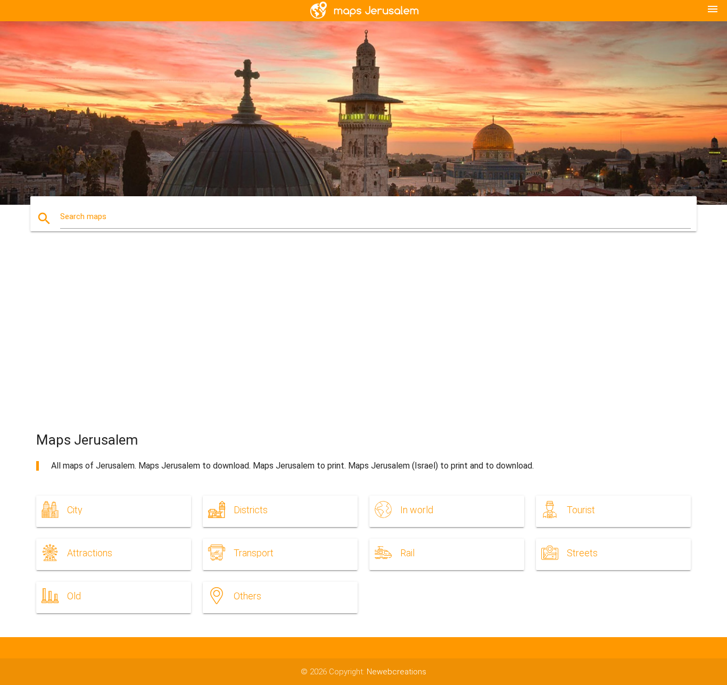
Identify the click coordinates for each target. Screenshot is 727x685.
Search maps (83, 216)
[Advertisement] (363, 340)
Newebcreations (396, 671)
